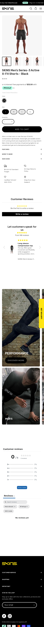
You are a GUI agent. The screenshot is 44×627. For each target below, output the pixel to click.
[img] (22, 232)
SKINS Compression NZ (12, 622)
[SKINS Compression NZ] (8, 9)
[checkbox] (8, 511)
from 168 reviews (22, 235)
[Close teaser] (38, 329)
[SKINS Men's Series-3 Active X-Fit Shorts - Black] (6, 61)
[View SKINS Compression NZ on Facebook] (4, 616)
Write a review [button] (22, 214)
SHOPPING (5, 579)
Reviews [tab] (9, 496)
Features (5, 149)
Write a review (22, 487)
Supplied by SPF (22, 622)
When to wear (7, 154)
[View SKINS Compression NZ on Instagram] (10, 616)
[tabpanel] (22, 520)
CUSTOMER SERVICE (9, 572)
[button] (4, 247)
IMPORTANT (6, 586)
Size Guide (6, 159)
